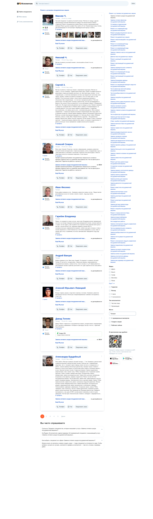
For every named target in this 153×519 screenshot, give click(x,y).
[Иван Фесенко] (48, 191)
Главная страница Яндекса (18, 3)
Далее (63, 416)
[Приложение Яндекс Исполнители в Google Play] (127, 358)
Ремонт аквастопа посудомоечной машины (120, 188)
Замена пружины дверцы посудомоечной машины (123, 145)
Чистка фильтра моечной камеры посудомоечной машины (120, 89)
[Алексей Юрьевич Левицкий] (48, 292)
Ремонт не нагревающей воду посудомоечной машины (119, 49)
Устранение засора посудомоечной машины (121, 167)
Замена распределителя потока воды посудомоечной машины (121, 141)
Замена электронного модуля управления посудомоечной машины (123, 224)
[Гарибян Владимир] (48, 220)
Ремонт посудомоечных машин (119, 37)
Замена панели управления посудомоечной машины (118, 175)
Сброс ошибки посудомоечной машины (122, 121)
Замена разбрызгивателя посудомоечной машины (123, 233)
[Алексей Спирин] (48, 148)
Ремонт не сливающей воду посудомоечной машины (118, 29)
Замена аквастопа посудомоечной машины (120, 158)
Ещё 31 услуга (60, 43)
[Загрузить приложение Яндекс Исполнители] (122, 341)
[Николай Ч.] (48, 61)
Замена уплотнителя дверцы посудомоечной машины (119, 257)
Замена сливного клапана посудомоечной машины (123, 154)
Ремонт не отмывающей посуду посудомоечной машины (120, 72)
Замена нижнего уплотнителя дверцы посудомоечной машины (121, 171)
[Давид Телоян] (48, 322)
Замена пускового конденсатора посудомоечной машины (120, 250)
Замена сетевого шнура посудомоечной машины (70, 40)
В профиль (58, 29)
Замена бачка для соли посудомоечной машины (122, 150)
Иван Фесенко (62, 187)
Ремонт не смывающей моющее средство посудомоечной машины (123, 85)
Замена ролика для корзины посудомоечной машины (119, 179)
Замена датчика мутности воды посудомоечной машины (120, 117)
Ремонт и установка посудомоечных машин (122, 13)
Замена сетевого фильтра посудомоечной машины (118, 21)
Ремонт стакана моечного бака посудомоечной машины (119, 213)
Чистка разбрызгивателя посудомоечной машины (122, 94)
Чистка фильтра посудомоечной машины (123, 114)
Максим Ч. (60, 16)
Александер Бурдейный (68, 357)
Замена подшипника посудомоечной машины (121, 246)
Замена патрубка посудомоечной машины (120, 98)
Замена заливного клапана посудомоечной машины (118, 137)
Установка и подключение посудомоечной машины (118, 25)
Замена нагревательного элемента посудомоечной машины (121, 68)
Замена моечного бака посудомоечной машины (122, 124)
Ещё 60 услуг (59, 202)
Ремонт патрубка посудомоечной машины (120, 209)
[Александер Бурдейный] (48, 361)
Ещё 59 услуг (59, 130)
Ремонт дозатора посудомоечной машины (120, 201)
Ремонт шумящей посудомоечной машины (120, 60)
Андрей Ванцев (63, 255)
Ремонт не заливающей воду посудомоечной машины (119, 44)
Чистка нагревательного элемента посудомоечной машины (120, 229)
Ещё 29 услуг (59, 304)
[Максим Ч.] (48, 20)
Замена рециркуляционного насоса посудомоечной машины (121, 133)
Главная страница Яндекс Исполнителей (25, 3)
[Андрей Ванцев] (48, 259)
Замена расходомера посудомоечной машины (121, 261)
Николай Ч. (61, 57)
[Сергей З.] (48, 89)
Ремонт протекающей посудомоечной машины (121, 64)
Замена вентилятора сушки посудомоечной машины (118, 192)
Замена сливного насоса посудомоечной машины (122, 53)
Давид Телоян (62, 318)
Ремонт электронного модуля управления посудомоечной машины (123, 241)
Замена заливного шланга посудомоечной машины (118, 106)
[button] (60, 48)
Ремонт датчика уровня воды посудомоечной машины (119, 162)
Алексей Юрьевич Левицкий (70, 288)
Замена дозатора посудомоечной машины (120, 196)
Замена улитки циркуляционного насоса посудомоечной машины (122, 102)
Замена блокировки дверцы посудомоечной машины (118, 81)
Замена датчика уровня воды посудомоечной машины (119, 205)
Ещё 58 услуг (59, 71)
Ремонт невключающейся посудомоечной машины (123, 40)
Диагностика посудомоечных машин (121, 56)
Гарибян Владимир (65, 216)
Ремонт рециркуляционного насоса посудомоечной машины (121, 33)
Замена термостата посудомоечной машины (121, 128)
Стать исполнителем (26, 21)
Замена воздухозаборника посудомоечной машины (118, 218)
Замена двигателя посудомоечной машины (120, 184)
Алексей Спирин (64, 144)
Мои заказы (23, 16)
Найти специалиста (25, 11)
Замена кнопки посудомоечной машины (122, 253)
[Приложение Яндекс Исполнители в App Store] (114, 358)
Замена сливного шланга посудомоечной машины (122, 111)
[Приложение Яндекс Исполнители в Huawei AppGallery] (114, 363)
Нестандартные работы (117, 221)
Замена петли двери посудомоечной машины (121, 237)
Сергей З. (60, 85)
